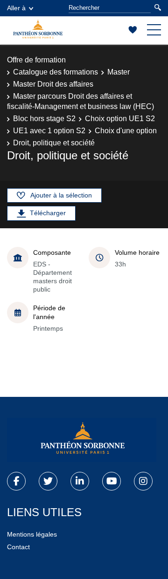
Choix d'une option (126, 131)
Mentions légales (32, 534)
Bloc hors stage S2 (44, 119)
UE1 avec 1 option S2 (49, 131)
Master (118, 72)
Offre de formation (36, 60)
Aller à (16, 8)
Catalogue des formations (55, 72)
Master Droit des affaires (53, 84)
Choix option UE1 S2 (120, 119)
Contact (18, 547)
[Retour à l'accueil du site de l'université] (81, 440)
